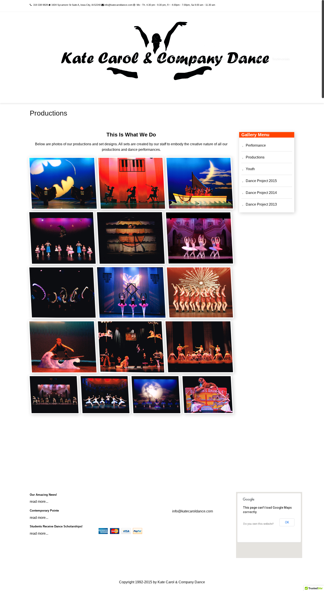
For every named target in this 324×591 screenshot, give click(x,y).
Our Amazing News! (43, 494)
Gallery (240, 59)
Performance (256, 145)
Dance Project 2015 (261, 181)
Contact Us (281, 5)
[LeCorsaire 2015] (105, 394)
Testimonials (281, 59)
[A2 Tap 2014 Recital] (200, 292)
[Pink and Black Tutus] (131, 292)
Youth (250, 169)
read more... (39, 501)
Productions (255, 157)
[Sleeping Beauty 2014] (199, 238)
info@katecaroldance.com (192, 511)
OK (287, 522)
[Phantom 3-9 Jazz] (54, 394)
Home (160, 59)
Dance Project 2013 (261, 204)
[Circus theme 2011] (131, 346)
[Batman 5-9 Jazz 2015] (63, 183)
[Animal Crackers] (207, 394)
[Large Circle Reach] (131, 238)
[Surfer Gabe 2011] (63, 346)
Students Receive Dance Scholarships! (56, 526)
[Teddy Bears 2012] (62, 238)
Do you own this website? (258, 523)
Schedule (254, 5)
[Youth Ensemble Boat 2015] (200, 183)
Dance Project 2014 (261, 193)
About (178, 59)
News (259, 59)
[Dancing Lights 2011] (62, 292)
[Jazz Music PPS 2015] (131, 183)
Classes (198, 59)
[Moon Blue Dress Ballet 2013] (155, 394)
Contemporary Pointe (44, 510)
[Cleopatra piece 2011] (199, 346)
